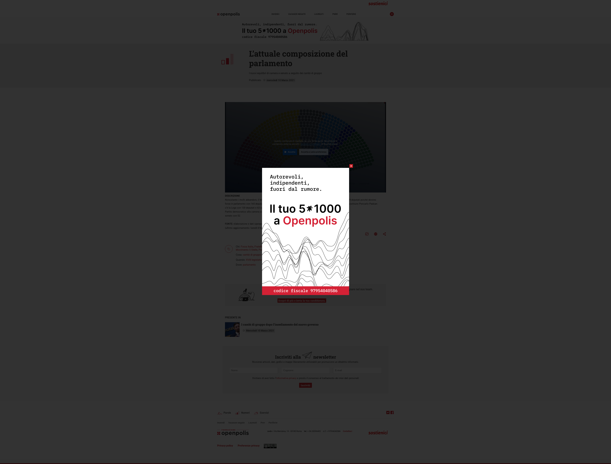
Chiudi (348, 166)
